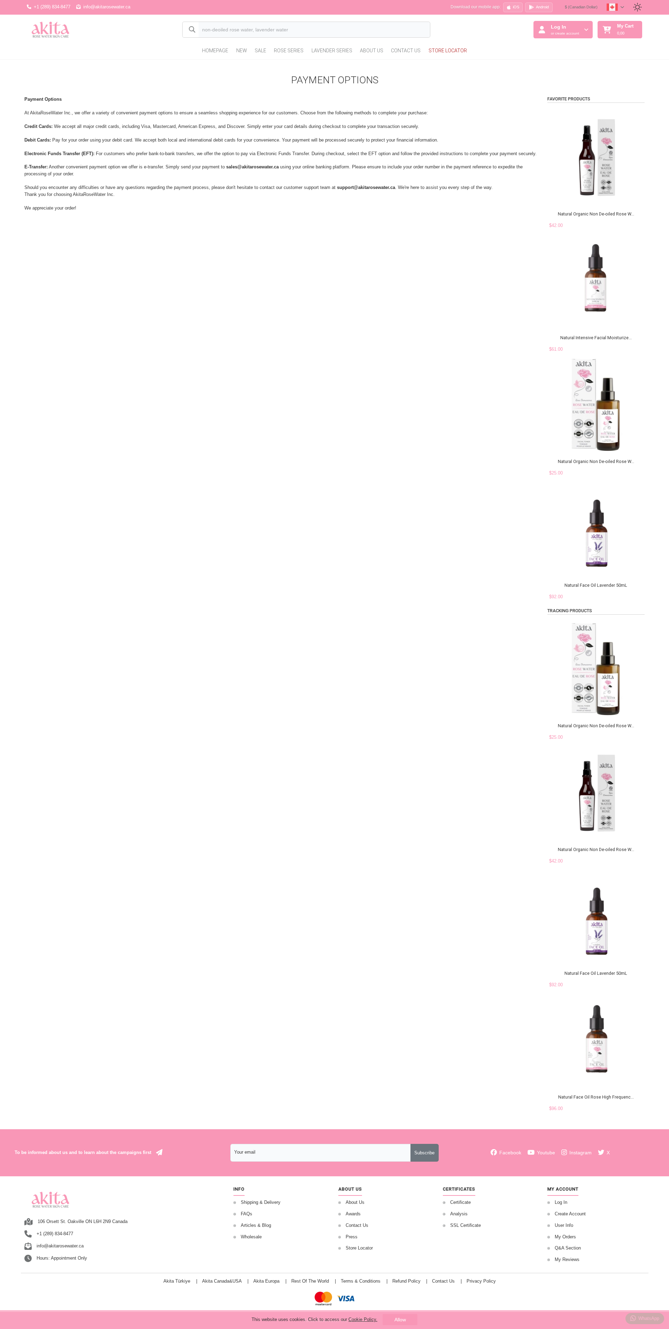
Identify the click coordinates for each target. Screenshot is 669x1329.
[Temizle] (418, 30)
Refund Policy (406, 1281)
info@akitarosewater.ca (106, 7)
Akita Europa (266, 1281)
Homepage (215, 50)
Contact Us (406, 50)
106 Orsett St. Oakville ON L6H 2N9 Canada (83, 1221)
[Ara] (191, 30)
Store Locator (448, 50)
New (241, 50)
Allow (400, 1319)
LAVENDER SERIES (332, 50)
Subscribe (424, 1152)
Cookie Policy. (362, 1319)
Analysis (459, 1214)
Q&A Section (568, 1248)
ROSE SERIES (288, 50)
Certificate (460, 1202)
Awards (353, 1214)
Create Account (570, 1214)
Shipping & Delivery (260, 1202)
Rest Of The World (310, 1281)
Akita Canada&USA (222, 1281)
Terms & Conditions (360, 1281)
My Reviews (567, 1259)
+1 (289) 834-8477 (52, 7)
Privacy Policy (481, 1281)
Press (351, 1237)
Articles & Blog (256, 1225)
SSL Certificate (465, 1225)
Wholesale (251, 1237)
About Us (371, 50)
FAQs (246, 1214)
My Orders (565, 1237)
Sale (260, 50)
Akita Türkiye (176, 1281)
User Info (564, 1225)
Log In (561, 1202)
